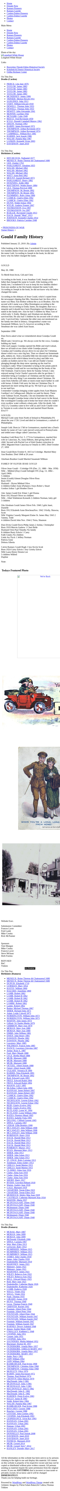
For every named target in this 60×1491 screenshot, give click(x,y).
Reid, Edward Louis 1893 (18, 1078)
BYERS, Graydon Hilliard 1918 (21, 1182)
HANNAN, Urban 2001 (17, 1421)
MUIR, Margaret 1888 (17, 1058)
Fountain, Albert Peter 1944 (19, 1309)
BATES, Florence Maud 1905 (20, 1115)
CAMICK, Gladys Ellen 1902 (20, 198)
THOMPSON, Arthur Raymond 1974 (23, 129)
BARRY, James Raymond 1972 (21, 126)
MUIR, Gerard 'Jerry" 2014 (19, 1446)
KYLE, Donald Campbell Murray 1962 (24, 121)
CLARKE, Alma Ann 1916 (19, 1170)
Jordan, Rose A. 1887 (16, 1050)
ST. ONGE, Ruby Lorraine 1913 (21, 1160)
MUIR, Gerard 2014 (16, 1443)
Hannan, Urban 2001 (16, 1426)
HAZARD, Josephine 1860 (19, 991)
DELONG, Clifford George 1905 (21, 1120)
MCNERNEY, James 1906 (19, 96)
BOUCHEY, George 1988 (18, 1408)
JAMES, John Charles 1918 (19, 1257)
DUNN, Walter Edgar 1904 (19, 203)
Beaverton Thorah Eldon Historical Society (26, 67)
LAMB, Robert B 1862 (17, 996)
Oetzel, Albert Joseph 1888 (19, 1068)
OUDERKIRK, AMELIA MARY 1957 (24, 1349)
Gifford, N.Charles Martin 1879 (21, 1023)
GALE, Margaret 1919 (17, 1187)
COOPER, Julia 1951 (16, 1334)
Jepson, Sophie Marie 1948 (19, 1329)
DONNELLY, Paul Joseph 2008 (21, 1433)
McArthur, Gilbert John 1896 (19, 1088)
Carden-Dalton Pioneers (17, 13)
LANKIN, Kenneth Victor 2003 (21, 141)
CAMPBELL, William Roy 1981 (21, 134)
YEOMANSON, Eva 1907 (19, 208)
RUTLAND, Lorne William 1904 (22, 1113)
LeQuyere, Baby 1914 (17, 1247)
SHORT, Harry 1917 (16, 1180)
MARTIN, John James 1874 (19, 1021)
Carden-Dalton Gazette (17, 16)
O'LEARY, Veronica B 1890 (19, 1070)
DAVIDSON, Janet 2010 (18, 143)
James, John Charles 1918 (18, 1259)
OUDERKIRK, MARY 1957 (20, 1354)
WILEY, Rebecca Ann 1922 (19, 1274)
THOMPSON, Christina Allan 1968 (23, 1366)
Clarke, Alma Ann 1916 (17, 1172)
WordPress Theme (34, 1482)
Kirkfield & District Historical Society (23, 69)
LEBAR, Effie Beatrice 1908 (20, 1125)
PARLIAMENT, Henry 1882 (20, 180)
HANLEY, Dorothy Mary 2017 (21, 1448)
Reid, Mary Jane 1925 (16, 1281)
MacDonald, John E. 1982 (18, 1391)
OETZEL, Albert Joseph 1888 (20, 1065)
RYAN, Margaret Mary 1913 (19, 1150)
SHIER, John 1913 (15, 1153)
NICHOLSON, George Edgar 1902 (23, 1100)
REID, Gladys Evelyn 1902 (19, 1105)
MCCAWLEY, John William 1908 (22, 1128)
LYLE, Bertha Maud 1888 (18, 1055)
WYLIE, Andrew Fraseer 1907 (20, 205)
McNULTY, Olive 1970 (17, 1371)
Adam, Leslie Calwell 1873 (19, 1013)
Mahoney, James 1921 (16, 1267)
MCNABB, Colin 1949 (17, 116)
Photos (10, 18)
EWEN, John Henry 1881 (18, 1036)
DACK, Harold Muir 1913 (18, 1138)
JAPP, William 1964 (15, 1359)
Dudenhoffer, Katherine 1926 (20, 1286)
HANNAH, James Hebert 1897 (21, 1090)
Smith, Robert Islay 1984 (18, 1401)
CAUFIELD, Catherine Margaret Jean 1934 (26, 1197)
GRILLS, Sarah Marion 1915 (20, 1165)
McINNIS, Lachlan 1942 (18, 114)
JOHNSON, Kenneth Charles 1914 (22, 218)
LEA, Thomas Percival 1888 (19, 188)
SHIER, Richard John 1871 (19, 1011)
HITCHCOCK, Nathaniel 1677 (21, 158)
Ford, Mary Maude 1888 (17, 1053)
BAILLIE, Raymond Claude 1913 (22, 213)
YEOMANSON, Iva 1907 (18, 210)
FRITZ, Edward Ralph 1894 (19, 1080)
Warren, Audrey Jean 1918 (18, 1185)
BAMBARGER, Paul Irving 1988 (22, 1406)
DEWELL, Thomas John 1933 (20, 106)
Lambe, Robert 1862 (16, 1006)
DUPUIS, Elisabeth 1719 (18, 983)
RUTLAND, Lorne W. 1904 (19, 1110)
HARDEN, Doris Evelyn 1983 (20, 1396)
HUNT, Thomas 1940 (16, 1301)
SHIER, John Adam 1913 (18, 1155)
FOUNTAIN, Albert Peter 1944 (21, 1314)
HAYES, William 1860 (17, 988)
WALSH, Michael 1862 (17, 168)
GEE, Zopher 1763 (15, 163)
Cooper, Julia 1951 (15, 1336)
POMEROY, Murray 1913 (18, 1148)
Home (9, 3)
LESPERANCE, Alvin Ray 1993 (21, 1418)
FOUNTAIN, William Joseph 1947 (22, 1316)
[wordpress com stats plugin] (30, 969)
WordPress (17, 1482)
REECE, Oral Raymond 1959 (20, 119)
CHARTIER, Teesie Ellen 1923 (21, 1190)
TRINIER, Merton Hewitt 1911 (21, 99)
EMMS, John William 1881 (19, 1033)
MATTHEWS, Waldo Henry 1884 (22, 185)
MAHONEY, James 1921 (18, 1264)
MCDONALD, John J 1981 (19, 1384)
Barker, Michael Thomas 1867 (20, 1008)
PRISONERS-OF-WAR (13, 227)
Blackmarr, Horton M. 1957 (19, 1344)
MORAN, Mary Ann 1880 (18, 1028)
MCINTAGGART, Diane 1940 (21, 1202)
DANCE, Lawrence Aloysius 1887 (22, 1048)
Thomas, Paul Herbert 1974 (19, 1376)
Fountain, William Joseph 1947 (20, 1321)
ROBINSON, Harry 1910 (18, 1135)
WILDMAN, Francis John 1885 (21, 1045)
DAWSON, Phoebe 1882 (18, 1038)
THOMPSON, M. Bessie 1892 (20, 190)
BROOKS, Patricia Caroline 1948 (22, 220)
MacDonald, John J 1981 (18, 1381)
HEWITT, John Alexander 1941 (21, 111)
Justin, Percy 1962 (15, 1356)
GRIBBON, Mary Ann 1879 (19, 1026)
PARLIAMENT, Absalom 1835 (21, 165)
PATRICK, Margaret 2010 (18, 1441)
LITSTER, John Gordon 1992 (20, 1413)
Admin (33, 243)
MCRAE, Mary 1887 (16, 1232)
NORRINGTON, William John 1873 (23, 1016)
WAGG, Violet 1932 (16, 1291)
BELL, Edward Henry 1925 (19, 1279)
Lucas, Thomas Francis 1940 (19, 1304)
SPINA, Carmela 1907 (17, 1123)
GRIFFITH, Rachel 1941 (18, 1306)
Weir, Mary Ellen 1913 (17, 1244)
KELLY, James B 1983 (17, 1398)
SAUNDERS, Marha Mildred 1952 (22, 1341)
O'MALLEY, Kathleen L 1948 (20, 1331)
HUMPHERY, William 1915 (19, 1249)
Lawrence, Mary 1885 (16, 1043)
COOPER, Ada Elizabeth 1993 (20, 1416)
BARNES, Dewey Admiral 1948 (21, 1326)
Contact (10, 21)
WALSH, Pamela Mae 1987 (19, 138)
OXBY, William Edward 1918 (20, 104)
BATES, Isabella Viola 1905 (19, 1118)
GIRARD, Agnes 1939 (17, 1299)
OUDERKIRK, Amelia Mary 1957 (22, 1346)
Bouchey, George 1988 (17, 1411)
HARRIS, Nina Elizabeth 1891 (20, 1073)
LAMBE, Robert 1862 (17, 1003)
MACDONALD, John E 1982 (20, 1389)
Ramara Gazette (14, 11)
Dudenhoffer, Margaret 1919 (19, 1262)
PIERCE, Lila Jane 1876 (18, 84)
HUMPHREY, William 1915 (19, 1252)
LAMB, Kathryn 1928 (17, 1289)
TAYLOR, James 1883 (17, 86)
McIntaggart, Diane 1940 (18, 1207)
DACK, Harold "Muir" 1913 (19, 215)
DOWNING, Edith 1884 (18, 183)
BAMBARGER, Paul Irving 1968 (22, 1364)
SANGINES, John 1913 (17, 101)
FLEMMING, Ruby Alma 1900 (21, 195)
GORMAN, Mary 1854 (17, 986)
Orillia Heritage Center (17, 72)
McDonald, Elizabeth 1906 (19, 1239)
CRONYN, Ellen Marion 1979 (20, 1379)
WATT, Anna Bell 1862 (17, 175)
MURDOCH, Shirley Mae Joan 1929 (23, 1195)
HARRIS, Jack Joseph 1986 (19, 136)
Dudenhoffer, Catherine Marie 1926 (22, 1284)
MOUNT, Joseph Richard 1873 (21, 178)
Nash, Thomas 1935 (16, 1296)
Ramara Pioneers (14, 8)
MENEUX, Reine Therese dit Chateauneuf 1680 (28, 160)
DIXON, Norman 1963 (17, 124)
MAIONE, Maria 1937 (17, 1200)
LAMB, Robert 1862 (16, 993)
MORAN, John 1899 (16, 1234)
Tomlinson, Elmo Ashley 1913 (20, 1163)
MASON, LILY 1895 (16, 1085)
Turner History (7, 230)
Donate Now (12, 6)
